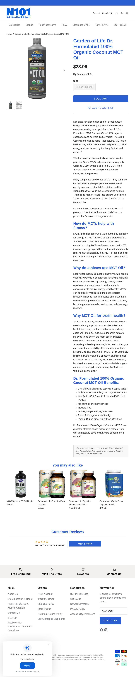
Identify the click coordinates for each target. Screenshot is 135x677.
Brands (29, 25)
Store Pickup (44, 609)
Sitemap (12, 617)
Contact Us (14, 612)
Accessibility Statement (82, 614)
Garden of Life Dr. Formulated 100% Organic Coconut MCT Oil (42, 34)
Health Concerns (47, 25)
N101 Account (45, 594)
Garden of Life (84, 74)
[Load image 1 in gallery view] (37, 68)
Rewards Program (79, 604)
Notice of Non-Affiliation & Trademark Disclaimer (20, 626)
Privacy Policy (77, 609)
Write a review (85, 544)
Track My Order (46, 599)
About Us (13, 594)
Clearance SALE (81, 25)
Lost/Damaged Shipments (51, 619)
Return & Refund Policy (50, 614)
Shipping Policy (46, 604)
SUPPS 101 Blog (79, 594)
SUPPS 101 (120, 25)
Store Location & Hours (20, 599)
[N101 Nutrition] (18, 13)
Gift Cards (75, 599)
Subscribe (110, 621)
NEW (64, 25)
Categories (14, 25)
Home (9, 34)
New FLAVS (101, 25)
